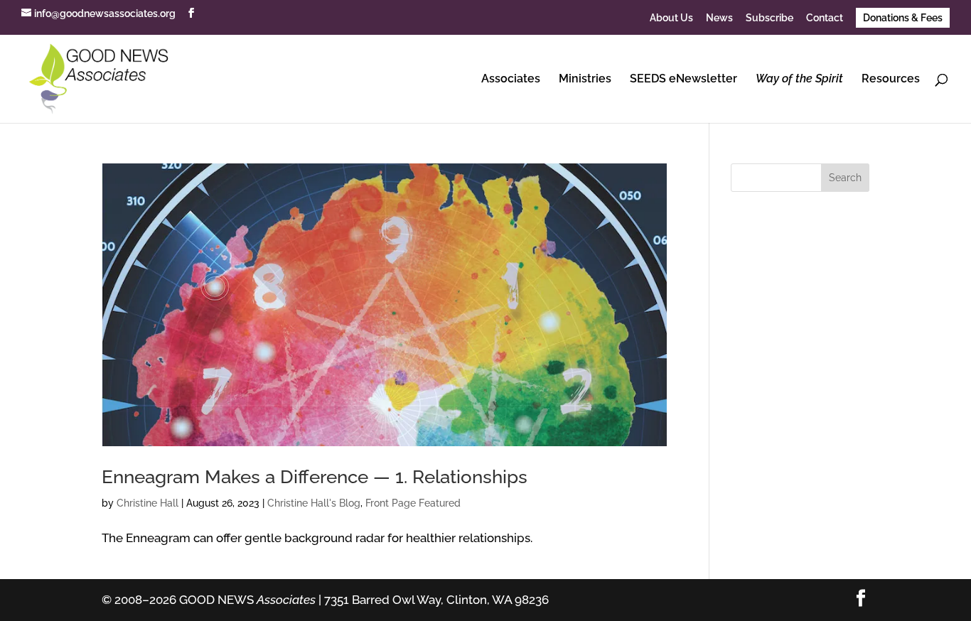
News (719, 18)
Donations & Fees (903, 17)
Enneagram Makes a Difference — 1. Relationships (314, 476)
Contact (824, 18)
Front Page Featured (413, 503)
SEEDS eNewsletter (683, 79)
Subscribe (769, 18)
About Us (671, 18)
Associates (510, 79)
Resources (891, 79)
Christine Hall (147, 503)
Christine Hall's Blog (313, 503)
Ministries (585, 79)
